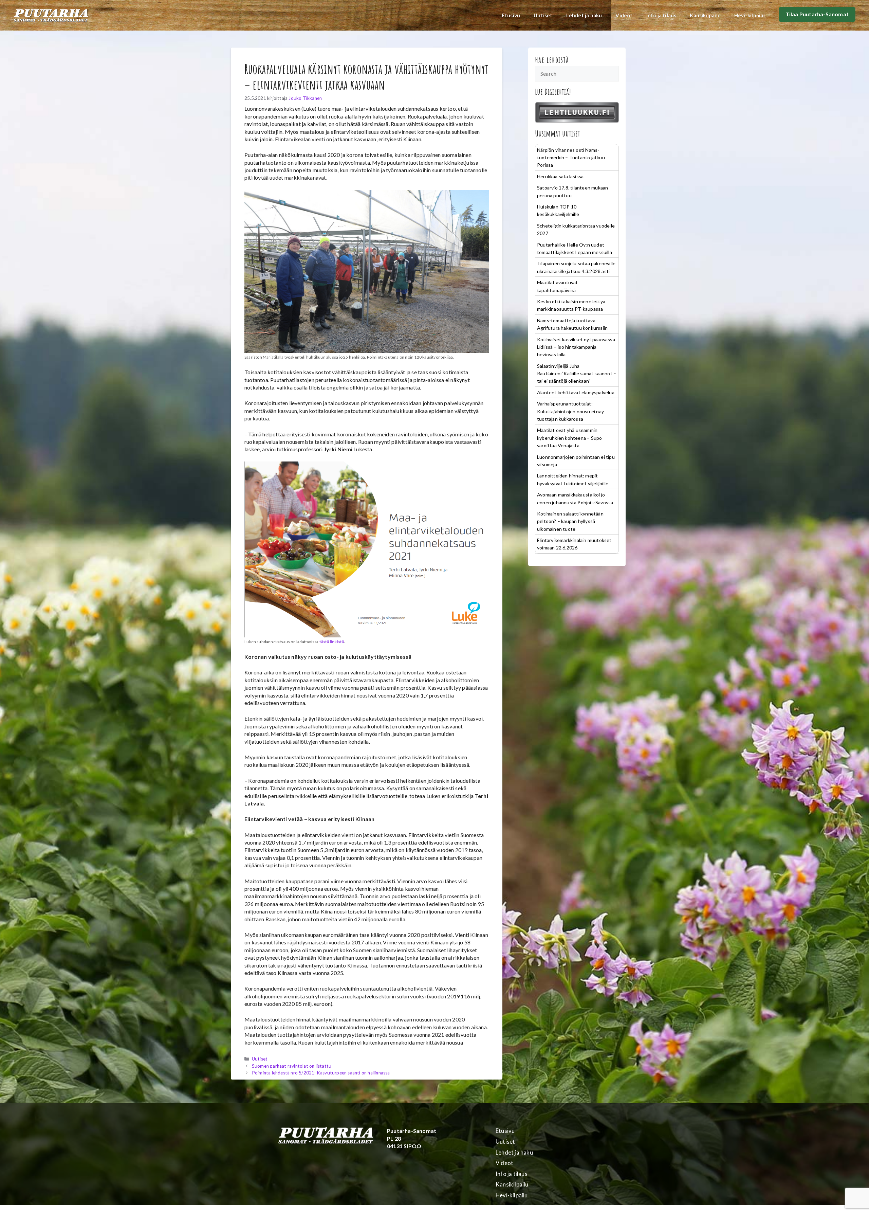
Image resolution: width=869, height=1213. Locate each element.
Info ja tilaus (661, 15)
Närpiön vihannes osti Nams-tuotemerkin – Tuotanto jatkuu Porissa (571, 157)
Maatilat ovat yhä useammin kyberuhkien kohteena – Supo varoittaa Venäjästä (569, 437)
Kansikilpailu (705, 15)
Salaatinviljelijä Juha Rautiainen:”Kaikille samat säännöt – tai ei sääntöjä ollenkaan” (576, 373)
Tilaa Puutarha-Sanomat (817, 14)
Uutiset (543, 15)
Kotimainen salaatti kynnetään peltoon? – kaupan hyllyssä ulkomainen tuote (570, 521)
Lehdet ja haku (584, 15)
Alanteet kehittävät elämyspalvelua (575, 392)
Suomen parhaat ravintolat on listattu (291, 1066)
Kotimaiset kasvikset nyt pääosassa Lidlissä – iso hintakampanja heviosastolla (576, 347)
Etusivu (511, 15)
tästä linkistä (331, 641)
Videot (623, 15)
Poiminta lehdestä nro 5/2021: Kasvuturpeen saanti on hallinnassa (321, 1072)
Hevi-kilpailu (749, 15)
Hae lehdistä (552, 60)
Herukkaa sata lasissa (560, 176)
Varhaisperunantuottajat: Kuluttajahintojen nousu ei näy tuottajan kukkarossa (570, 411)
